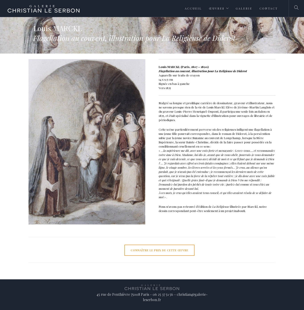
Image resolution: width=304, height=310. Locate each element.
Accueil (193, 8)
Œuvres (217, 8)
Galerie (244, 8)
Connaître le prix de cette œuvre (159, 250)
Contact (268, 8)
